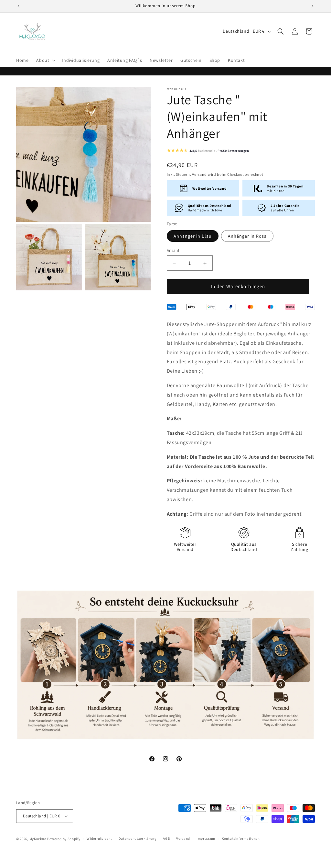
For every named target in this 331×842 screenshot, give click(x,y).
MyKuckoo (38, 838)
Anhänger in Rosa (247, 236)
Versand (199, 174)
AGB (166, 838)
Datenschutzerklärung (138, 838)
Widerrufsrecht (99, 838)
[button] (45, 60)
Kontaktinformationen (241, 838)
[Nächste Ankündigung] (312, 6)
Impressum (206, 838)
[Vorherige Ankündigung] (18, 6)
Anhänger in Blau (193, 236)
